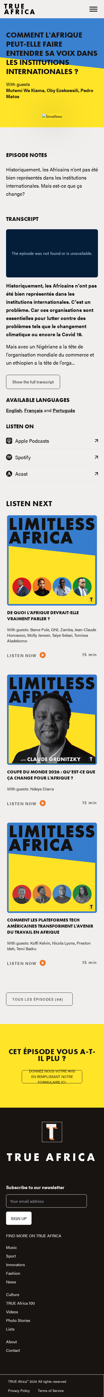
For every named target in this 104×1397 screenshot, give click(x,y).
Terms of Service (51, 1390)
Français (33, 410)
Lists (10, 1329)
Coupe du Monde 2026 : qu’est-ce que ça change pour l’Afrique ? (51, 775)
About (11, 1342)
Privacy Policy (19, 1390)
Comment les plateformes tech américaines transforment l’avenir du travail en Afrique (50, 926)
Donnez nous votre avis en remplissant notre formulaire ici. (52, 1076)
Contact (13, 1350)
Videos (12, 1312)
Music (11, 1247)
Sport (11, 1256)
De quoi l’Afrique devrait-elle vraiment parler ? (43, 616)
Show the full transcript (33, 382)
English (14, 410)
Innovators (15, 1264)
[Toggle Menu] (93, 9)
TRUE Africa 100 (20, 1303)
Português (64, 410)
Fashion (13, 1273)
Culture (12, 1294)
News (11, 1282)
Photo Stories (18, 1320)
